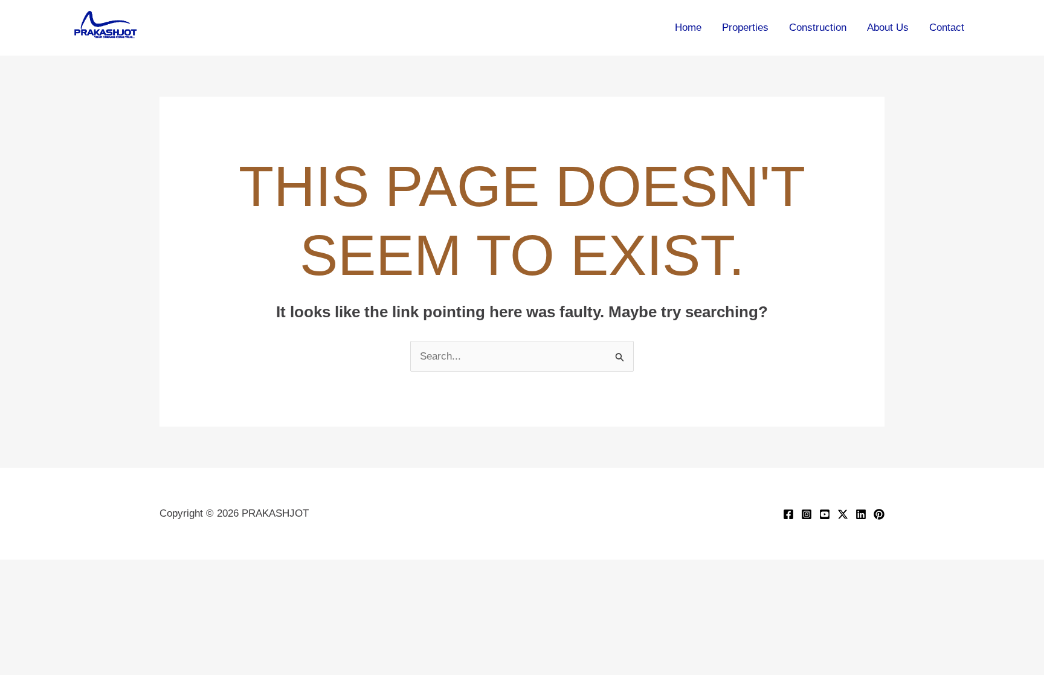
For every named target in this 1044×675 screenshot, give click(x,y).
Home (688, 27)
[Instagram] (806, 514)
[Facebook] (788, 514)
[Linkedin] (861, 514)
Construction (817, 27)
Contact (946, 27)
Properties (745, 27)
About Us (888, 27)
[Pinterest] (879, 514)
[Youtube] (824, 514)
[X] (842, 514)
